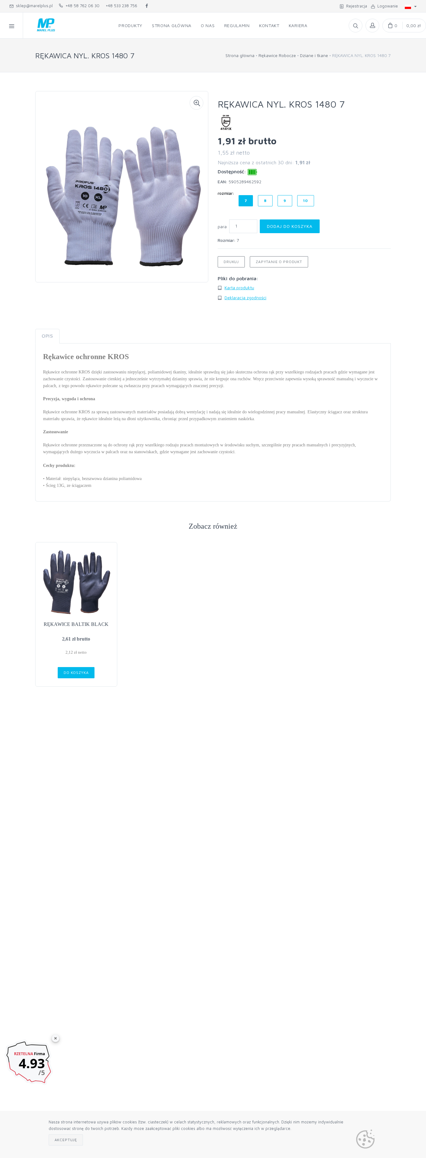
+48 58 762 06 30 (81, 5)
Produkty (131, 25)
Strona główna (171, 25)
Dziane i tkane (314, 55)
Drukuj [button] (231, 261)
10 (305, 200)
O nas (208, 25)
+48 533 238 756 (121, 5)
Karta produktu (239, 287)
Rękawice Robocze (277, 55)
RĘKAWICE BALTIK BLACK (76, 624)
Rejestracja (355, 5)
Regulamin (237, 25)
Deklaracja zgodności (245, 297)
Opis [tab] (47, 336)
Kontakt (269, 25)
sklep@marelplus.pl (33, 5)
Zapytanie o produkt (279, 261)
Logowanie (386, 5)
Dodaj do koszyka (289, 226)
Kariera (298, 25)
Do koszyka (76, 672)
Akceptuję (66, 1139)
